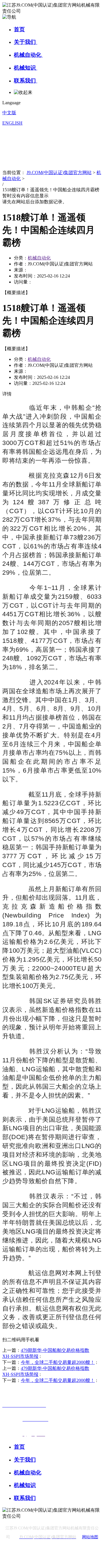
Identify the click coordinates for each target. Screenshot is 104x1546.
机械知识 (25, 68)
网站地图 (90, 1537)
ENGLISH (12, 123)
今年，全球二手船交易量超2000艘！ (58, 1362)
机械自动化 (28, 55)
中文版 (9, 112)
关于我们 (25, 42)
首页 (19, 29)
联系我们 (25, 81)
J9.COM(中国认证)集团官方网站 (59, 172)
